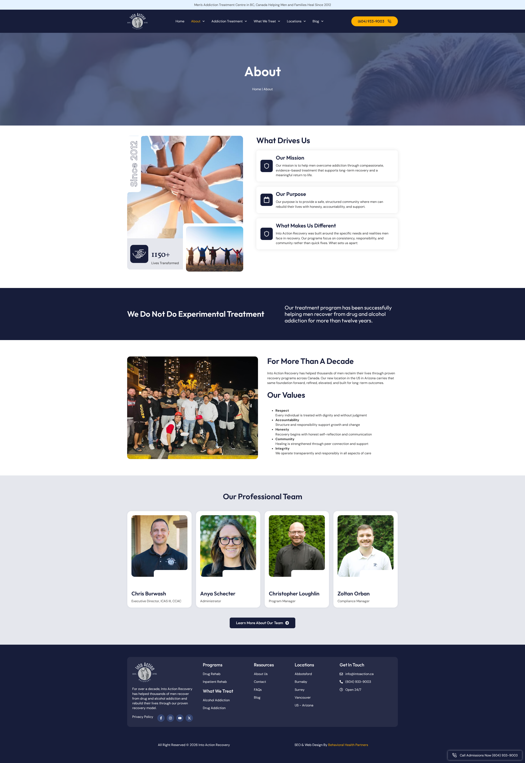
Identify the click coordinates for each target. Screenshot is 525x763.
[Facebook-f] (161, 718)
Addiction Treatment (227, 21)
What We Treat (265, 21)
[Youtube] (180, 718)
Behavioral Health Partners (348, 745)
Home (180, 21)
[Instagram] (170, 718)
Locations (294, 21)
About (195, 21)
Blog (316, 21)
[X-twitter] (189, 718)
